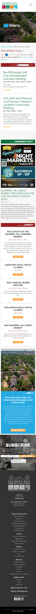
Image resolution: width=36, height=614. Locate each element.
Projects (19, 547)
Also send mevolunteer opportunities (19, 461)
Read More (30, 221)
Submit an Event (19, 543)
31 (6, 59)
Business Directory (19, 521)
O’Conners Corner (19, 549)
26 (27, 57)
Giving (19, 582)
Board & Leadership (19, 564)
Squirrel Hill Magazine (19, 591)
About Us (19, 560)
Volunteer (19, 580)
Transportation (19, 528)
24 (22, 57)
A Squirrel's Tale (23, 142)
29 (2, 59)
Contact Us (19, 571)
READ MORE (6, 90)
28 (31, 57)
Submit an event (6, 47)
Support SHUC (19, 577)
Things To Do (19, 519)
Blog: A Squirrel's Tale (19, 588)
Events (28, 225)
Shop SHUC (19, 584)
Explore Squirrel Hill (19, 514)
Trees (19, 554)
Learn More (18, 256)
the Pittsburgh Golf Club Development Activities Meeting (15, 75)
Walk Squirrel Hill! (19, 530)
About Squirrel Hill (19, 516)
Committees (19, 567)
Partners (19, 569)
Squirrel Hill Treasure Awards (19, 541)
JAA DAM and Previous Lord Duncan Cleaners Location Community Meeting (17, 103)
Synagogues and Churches (19, 523)
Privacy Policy (20, 611)
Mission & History (19, 562)
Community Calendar (19, 536)
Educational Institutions (19, 526)
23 (20, 57)
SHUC (29, 393)
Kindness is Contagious (19, 551)
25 (25, 57)
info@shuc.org (19, 498)
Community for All (19, 556)
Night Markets (19, 539)
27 (29, 57)
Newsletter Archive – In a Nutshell (19, 574)
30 (4, 59)
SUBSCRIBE (26, 456)
